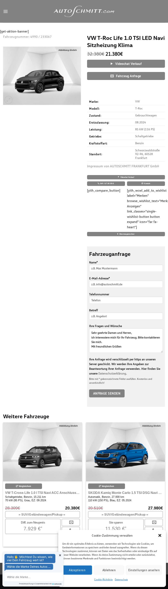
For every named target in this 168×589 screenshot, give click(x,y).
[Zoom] (8, 100)
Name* (93, 262)
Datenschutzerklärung (112, 373)
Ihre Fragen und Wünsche (105, 326)
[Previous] (9, 478)
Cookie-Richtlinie (103, 579)
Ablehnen (109, 570)
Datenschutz (121, 579)
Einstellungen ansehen (144, 570)
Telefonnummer (99, 294)
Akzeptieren (77, 570)
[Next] (158, 478)
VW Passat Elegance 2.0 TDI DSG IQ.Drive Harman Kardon (72, 493)
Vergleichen (54, 486)
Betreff (93, 310)
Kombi (72, 514)
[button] (160, 535)
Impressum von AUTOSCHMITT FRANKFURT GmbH (123, 166)
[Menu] (5, 11)
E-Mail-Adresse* (99, 278)
